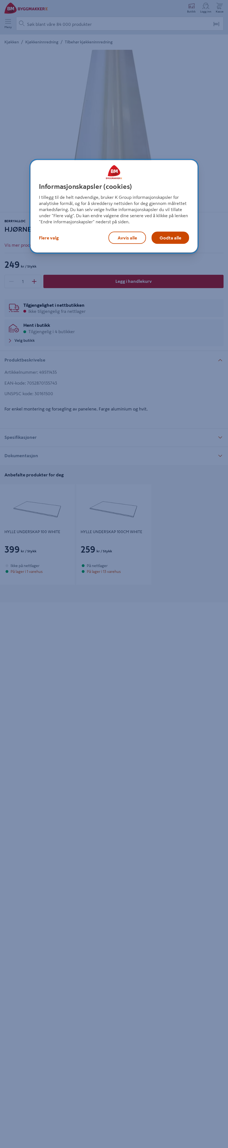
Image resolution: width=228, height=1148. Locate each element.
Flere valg (49, 238)
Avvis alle (127, 238)
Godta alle (170, 238)
